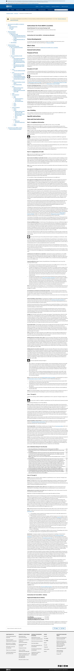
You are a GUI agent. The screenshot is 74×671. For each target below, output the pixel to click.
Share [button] (56, 628)
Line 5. (13, 86)
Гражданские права (22, 648)
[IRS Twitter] (61, 666)
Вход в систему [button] (64, 6)
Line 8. (14, 97)
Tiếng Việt (46, 647)
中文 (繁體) (46, 640)
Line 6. (13, 93)
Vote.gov (58, 654)
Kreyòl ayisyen (46, 649)
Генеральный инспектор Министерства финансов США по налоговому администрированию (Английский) (61, 643)
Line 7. (14, 96)
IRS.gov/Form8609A (50, 42)
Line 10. (14, 104)
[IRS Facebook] (58, 666)
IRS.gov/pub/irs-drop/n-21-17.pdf (60, 82)
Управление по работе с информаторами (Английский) (36, 653)
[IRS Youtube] (67, 666)
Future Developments (13, 26)
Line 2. (13, 69)
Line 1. (13, 57)
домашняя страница (9, 13)
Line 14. (14, 110)
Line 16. (14, 119)
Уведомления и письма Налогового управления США (37, 638)
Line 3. (12, 29)
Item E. (13, 54)
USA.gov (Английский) (61, 648)
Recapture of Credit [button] (14, 34)
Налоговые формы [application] (42, 9)
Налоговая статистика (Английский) (10, 647)
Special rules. (17, 121)
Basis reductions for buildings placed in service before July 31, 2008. (19, 62)
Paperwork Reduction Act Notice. (15, 129)
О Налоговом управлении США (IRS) (11, 637)
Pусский (45, 644)
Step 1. (16, 116)
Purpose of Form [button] (12, 33)
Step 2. (16, 117)
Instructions (16, 13)
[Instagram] (62, 666)
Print (63, 628)
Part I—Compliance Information (17, 47)
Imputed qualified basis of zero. (19, 76)
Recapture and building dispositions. (19, 35)
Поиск (67, 10)
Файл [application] (8, 9)
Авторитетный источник (23, 659)
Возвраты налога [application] (19, 9)
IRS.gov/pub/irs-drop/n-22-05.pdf (53, 83)
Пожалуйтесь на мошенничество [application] (54, 9)
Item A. (13, 48)
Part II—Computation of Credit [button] (16, 55)
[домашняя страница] (9, 5)
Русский (47, 6)
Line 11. (14, 105)
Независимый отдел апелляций (23, 645)
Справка (37, 6)
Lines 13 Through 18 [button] (16, 107)
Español (45, 636)
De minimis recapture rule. (20, 122)
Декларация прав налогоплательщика (23, 637)
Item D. (13, 52)
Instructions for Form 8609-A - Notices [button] (15, 127)
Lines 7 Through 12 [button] (15, 94)
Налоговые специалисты (56, 6)
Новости (42, 6)
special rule (59, 517)
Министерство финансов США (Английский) (61, 638)
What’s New (11, 28)
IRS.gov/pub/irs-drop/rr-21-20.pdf (48, 377)
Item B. (13, 50)
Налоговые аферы (34, 643)
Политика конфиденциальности (55, 669)
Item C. (13, 51)
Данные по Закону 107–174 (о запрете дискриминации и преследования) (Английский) (24, 655)
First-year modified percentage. (19, 70)
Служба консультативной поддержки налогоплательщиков (24, 641)
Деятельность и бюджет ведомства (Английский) (11, 644)
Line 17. (14, 124)
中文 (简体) (46, 638)
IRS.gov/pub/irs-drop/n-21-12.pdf (35, 82)
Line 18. (14, 125)
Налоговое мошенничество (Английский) (36, 646)
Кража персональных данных (37, 641)
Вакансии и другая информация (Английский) (11, 640)
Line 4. (13, 80)
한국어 (45, 642)
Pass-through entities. (17, 84)
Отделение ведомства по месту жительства (11, 653)
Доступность (65, 669)
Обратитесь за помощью (11, 650)
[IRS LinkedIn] (65, 666)
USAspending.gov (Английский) (60, 651)
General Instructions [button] (12, 31)
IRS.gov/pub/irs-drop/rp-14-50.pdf (57, 214)
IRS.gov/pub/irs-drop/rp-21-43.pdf (35, 378)
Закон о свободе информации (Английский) (24, 651)
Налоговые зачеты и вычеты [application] (30, 9)
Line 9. (14, 103)
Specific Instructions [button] (11, 45)
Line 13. (14, 108)
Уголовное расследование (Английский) (36, 649)
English (45, 651)
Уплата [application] (12, 9)
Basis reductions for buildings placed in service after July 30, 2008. (18, 66)
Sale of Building (13, 42)
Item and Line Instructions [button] (14, 46)
